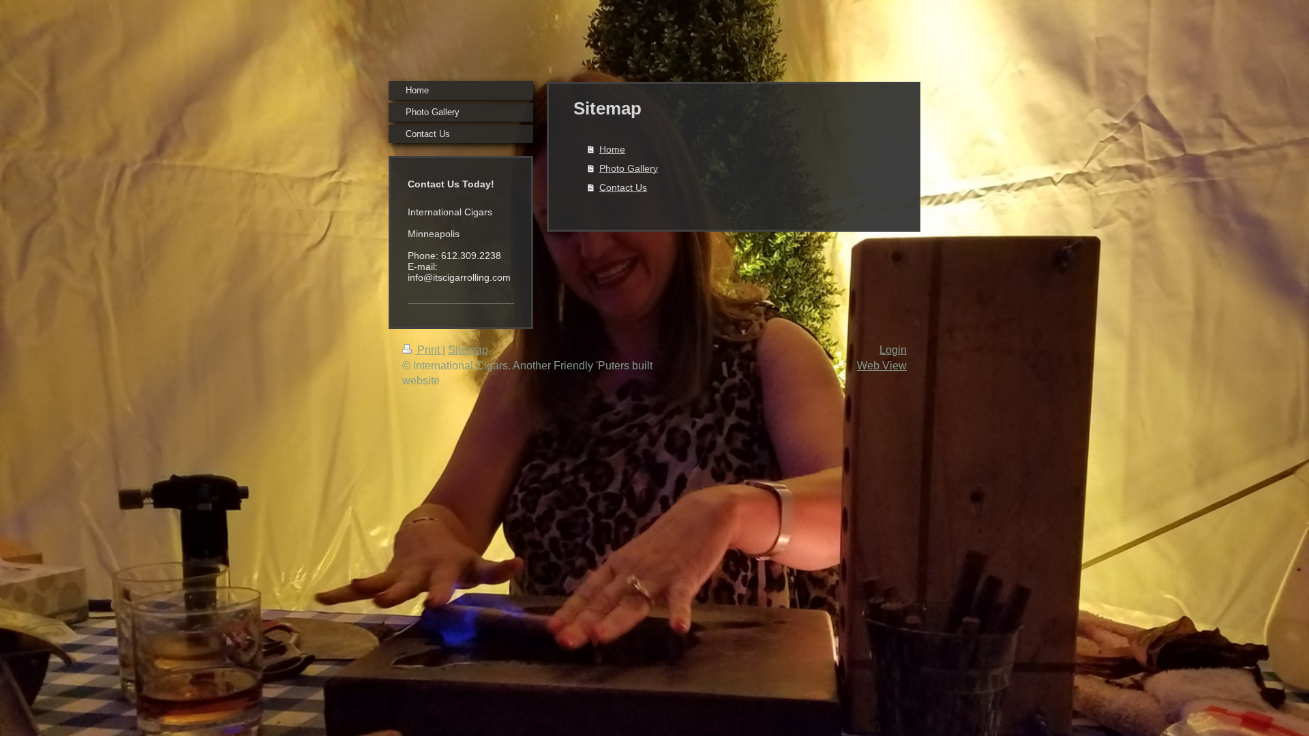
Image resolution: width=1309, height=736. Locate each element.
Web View (882, 365)
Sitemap (468, 350)
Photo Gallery (628, 168)
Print (428, 350)
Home (612, 149)
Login (893, 350)
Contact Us (623, 187)
